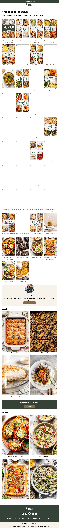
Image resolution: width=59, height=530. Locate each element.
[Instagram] (23, 513)
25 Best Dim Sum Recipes (22, 209)
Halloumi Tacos (9, 281)
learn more (29, 406)
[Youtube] (29, 513)
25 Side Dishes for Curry (9, 64)
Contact (10, 518)
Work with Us (19, 518)
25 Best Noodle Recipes (9, 209)
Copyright (48, 518)
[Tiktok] (26, 513)
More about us (29, 302)
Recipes (28, 518)
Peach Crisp (23, 281)
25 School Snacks (36, 233)
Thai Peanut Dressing (50, 233)
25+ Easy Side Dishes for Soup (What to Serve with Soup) (36, 40)
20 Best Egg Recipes (36, 137)
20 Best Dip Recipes (9, 113)
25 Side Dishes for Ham (22, 137)
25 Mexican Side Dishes (50, 113)
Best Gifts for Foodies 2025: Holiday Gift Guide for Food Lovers (9, 40)
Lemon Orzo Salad (36, 257)
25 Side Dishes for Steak (50, 137)
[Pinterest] (33, 513)
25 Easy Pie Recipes (36, 161)
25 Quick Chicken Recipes (8, 233)
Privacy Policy (38, 518)
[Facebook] (36, 513)
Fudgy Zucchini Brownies (22, 257)
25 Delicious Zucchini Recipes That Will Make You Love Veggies (50, 40)
